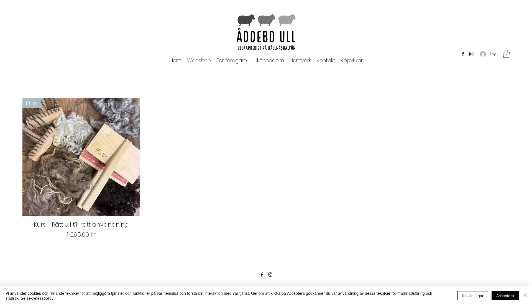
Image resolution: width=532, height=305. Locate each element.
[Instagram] (471, 54)
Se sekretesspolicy (37, 298)
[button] (232, 60)
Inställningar (473, 295)
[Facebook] (463, 54)
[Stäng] (525, 296)
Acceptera (505, 295)
